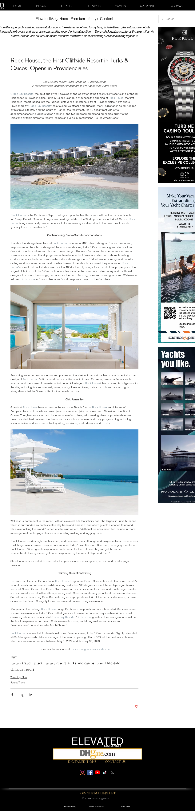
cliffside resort (22, 670)
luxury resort (55, 663)
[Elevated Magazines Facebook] (90, 772)
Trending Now (18, 677)
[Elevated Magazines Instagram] (82, 772)
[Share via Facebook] (12, 695)
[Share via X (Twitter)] (21, 695)
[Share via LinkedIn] (31, 695)
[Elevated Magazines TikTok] (105, 772)
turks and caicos (81, 663)
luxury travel (20, 663)
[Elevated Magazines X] (112, 772)
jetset (38, 663)
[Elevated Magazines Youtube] (97, 772)
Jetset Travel (18, 682)
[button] (41, 6)
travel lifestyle (108, 663)
